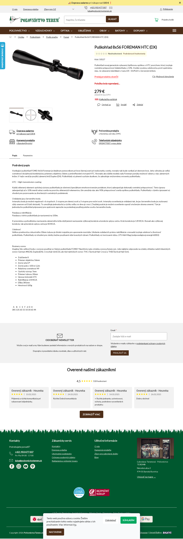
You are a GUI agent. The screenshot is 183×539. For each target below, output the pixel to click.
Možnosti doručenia (165, 76)
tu (75, 524)
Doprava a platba (30, 9)
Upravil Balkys (155, 532)
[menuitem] (19, 30)
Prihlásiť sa (119, 353)
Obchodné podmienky (62, 453)
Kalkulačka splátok (108, 99)
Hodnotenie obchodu (91, 369)
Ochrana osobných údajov (63, 457)
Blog (96, 457)
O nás (15, 9)
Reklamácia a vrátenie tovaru (65, 461)
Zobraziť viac (91, 414)
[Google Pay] (145, 519)
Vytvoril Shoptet (140, 532)
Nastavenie (55, 532)
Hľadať (112, 19)
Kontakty (56, 446)
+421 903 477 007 (24, 451)
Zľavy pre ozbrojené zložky (106, 453)
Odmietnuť (110, 520)
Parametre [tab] (28, 155)
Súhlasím (128, 520)
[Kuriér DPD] (37, 519)
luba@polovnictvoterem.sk (28, 460)
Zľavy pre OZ (50, 9)
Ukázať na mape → (146, 476)
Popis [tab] (14, 155)
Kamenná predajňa (102, 450)
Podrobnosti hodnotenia (134, 53)
